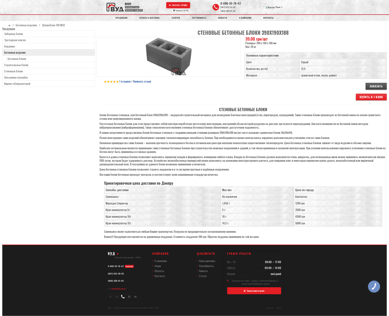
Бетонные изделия (26, 25)
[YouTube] (135, 295)
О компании (245, 17)
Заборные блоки (13, 34)
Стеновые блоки (13, 71)
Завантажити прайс (256, 290)
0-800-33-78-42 (230, 3)
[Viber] (123, 295)
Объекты (159, 271)
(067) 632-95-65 (227, 7)
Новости (222, 17)
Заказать (376, 86)
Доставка (270, 308)
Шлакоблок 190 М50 (53, 25)
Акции (158, 266)
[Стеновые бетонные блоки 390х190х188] (168, 56)
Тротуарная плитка (15, 40)
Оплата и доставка (149, 17)
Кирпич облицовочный (17, 84)
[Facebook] (110, 295)
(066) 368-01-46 (227, 10)
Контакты (268, 17)
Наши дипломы (207, 261)
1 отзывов (125, 81)
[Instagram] (116, 295)
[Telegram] (129, 295)
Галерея (176, 17)
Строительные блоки (16, 65)
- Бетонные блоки (15, 59)
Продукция (121, 17)
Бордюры (9, 46)
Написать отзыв (142, 81)
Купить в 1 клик (371, 97)
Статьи (203, 276)
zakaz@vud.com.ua (118, 288)
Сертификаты (199, 17)
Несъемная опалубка (16, 77)
